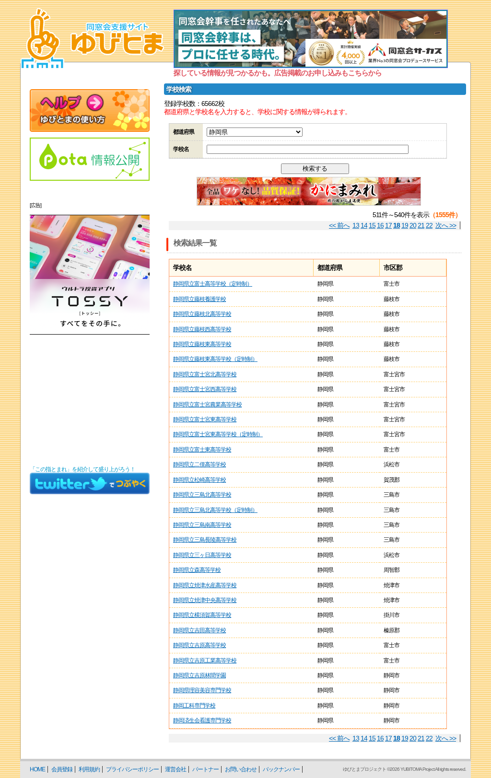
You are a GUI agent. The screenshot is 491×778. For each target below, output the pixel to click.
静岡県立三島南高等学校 (202, 525)
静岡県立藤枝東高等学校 (202, 344)
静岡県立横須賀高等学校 (202, 615)
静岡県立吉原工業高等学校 (204, 660)
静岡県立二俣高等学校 (199, 464)
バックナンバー (281, 769)
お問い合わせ (241, 769)
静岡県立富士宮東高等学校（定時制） (218, 434)
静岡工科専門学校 (194, 705)
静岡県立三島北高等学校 (202, 494)
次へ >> (445, 225)
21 (421, 225)
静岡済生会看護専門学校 (202, 720)
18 (396, 225)
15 (372, 225)
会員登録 (61, 769)
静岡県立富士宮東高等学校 (204, 419)
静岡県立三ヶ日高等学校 (202, 555)
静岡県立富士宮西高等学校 (204, 389)
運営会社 (175, 769)
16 (380, 225)
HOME (37, 769)
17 (388, 225)
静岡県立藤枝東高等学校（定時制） (215, 359)
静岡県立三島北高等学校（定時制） (215, 510)
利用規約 (89, 769)
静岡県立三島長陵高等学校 (204, 539)
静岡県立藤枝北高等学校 (202, 314)
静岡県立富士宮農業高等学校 (207, 404)
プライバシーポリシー (132, 769)
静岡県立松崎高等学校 (199, 479)
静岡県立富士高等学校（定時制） (212, 283)
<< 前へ (339, 225)
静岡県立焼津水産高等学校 (204, 585)
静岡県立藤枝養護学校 (199, 299)
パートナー (205, 769)
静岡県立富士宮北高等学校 (204, 374)
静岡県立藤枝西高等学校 (202, 329)
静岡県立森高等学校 (197, 570)
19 (404, 225)
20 (412, 225)
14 (364, 225)
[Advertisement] (90, 400)
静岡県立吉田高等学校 (199, 630)
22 (429, 225)
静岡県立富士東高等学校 (202, 449)
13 (355, 225)
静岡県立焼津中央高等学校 (204, 600)
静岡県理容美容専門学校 (202, 690)
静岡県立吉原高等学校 (199, 645)
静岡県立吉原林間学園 (199, 675)
